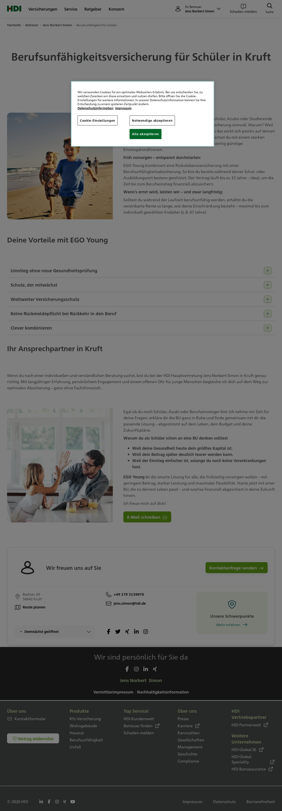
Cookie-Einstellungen (97, 120)
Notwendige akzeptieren (152, 120)
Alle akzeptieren (145, 134)
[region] (142, 114)
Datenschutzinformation (95, 108)
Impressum (123, 108)
